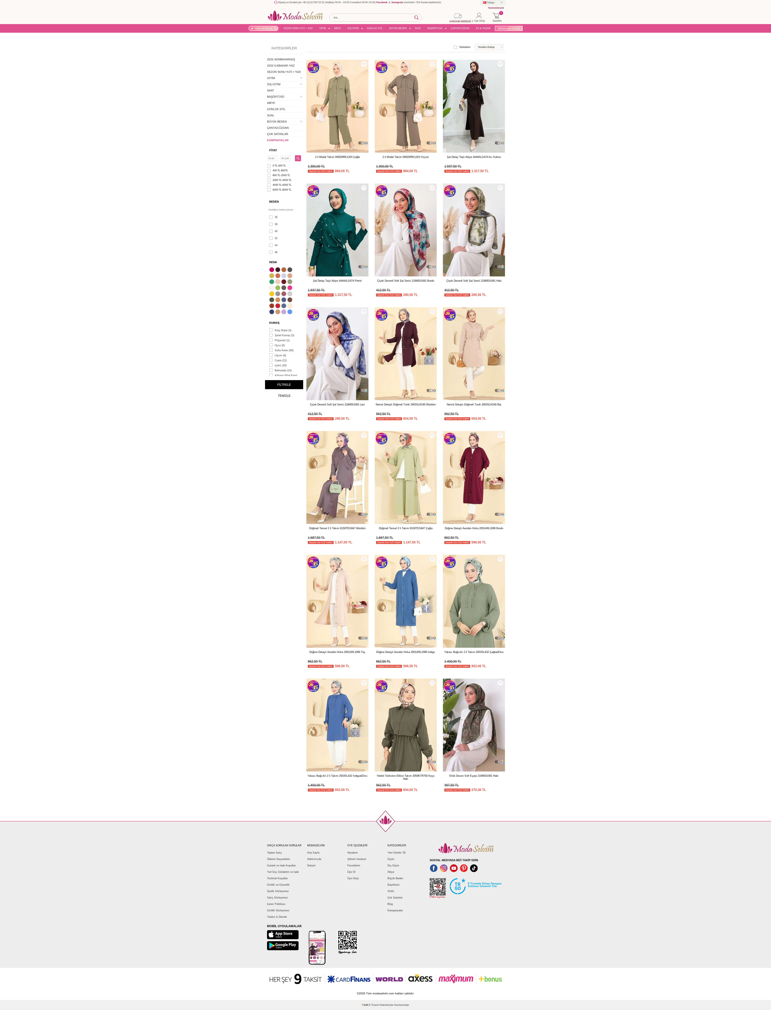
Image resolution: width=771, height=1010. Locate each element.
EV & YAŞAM (483, 28)
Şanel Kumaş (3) (284, 335)
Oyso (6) (280, 345)
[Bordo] (284, 282)
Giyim (391, 859)
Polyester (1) (282, 340)
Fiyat (273, 150)
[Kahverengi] (290, 300)
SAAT (418, 28)
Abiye (391, 871)
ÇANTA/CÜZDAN (460, 28)
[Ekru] (272, 288)
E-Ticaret (374, 1005)
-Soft (365, 1005)
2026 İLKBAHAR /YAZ (281, 65)
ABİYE (337, 28)
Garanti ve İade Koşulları (281, 865)
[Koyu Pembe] (272, 270)
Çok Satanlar (395, 897)
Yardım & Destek (277, 916)
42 (276, 238)
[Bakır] (278, 276)
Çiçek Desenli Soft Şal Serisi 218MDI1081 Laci (337, 404)
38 (276, 224)
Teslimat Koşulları (277, 878)
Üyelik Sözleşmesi (278, 891)
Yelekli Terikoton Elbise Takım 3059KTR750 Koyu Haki (405, 777)
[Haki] (272, 300)
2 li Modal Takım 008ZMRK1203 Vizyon (405, 156)
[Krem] (290, 306)
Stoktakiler (465, 47)
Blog (390, 903)
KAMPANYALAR (278, 140)
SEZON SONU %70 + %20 (298, 28)
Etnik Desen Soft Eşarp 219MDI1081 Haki (473, 775)
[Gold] (272, 294)
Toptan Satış (274, 852)
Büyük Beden (395, 878)
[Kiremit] (272, 306)
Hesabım (352, 852)
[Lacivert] (272, 312)
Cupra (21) (281, 360)
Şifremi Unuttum (356, 859)
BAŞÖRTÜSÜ (435, 28)
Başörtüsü (393, 884)
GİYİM (322, 28)
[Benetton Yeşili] (272, 282)
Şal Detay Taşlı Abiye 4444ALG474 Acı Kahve (474, 156)
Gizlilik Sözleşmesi (278, 910)
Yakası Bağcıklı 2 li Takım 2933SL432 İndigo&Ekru (337, 775)
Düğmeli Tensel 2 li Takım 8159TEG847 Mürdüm (337, 528)
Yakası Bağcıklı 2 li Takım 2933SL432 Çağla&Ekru (474, 652)
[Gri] (278, 294)
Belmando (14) (283, 370)
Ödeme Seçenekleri (278, 859)
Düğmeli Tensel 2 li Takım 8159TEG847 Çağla (405, 528)
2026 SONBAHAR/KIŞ (281, 59)
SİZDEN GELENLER (508, 28)
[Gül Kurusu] (284, 294)
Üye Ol (351, 871)
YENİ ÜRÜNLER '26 (265, 28)
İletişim (311, 865)
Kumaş (274, 322)
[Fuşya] (290, 288)
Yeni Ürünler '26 (397, 852)
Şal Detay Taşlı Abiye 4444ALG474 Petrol (337, 280)
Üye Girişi (353, 878)
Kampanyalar (395, 910)
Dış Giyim (393, 865)
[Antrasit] (290, 270)
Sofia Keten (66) (284, 350)
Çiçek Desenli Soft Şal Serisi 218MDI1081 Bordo (405, 280)
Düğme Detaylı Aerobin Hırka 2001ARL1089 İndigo (405, 652)
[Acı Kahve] (278, 270)
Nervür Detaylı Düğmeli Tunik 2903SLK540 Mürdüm (406, 404)
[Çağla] (290, 282)
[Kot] (284, 306)
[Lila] (284, 312)
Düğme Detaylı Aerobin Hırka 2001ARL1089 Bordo (474, 528)
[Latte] (278, 312)
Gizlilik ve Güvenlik (278, 884)
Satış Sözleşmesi (277, 897)
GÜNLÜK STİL (375, 28)
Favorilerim (353, 865)
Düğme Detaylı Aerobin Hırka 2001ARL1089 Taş (337, 652)
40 (276, 231)
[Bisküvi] (278, 282)
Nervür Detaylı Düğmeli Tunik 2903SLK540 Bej (474, 404)
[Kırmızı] (278, 306)
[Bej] (290, 276)
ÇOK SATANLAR (277, 134)
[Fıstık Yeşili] (278, 288)
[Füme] (284, 288)
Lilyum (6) (280, 355)
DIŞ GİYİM (353, 28)
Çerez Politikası (276, 903)
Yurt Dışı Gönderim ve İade (283, 871)
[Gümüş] (290, 294)
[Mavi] (290, 312)
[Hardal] (278, 300)
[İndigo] (284, 300)
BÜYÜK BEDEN (398, 28)
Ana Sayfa (313, 852)
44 (276, 245)
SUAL (270, 115)
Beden (274, 201)
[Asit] (272, 276)
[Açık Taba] (284, 270)
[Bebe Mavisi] (284, 276)
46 (276, 252)
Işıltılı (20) (281, 365)
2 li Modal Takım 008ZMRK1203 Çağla (337, 156)
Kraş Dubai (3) (283, 330)
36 (276, 217)
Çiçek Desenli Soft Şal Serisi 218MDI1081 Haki (474, 280)
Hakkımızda (314, 859)
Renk (273, 262)
